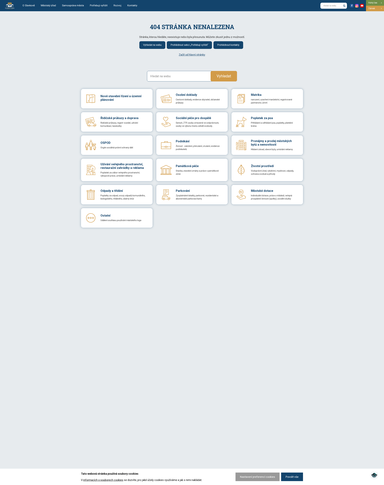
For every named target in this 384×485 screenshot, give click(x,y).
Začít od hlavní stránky (192, 54)
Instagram (357, 5)
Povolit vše (292, 476)
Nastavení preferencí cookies (257, 476)
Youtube (362, 5)
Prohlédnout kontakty (228, 44)
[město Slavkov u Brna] (9, 5)
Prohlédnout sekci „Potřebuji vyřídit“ (189, 44)
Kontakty (132, 5)
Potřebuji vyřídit (99, 5)
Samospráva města (73, 5)
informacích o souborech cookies (103, 480)
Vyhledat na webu (152, 44)
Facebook (352, 5)
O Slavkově (28, 5)
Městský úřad (48, 5)
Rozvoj (117, 5)
